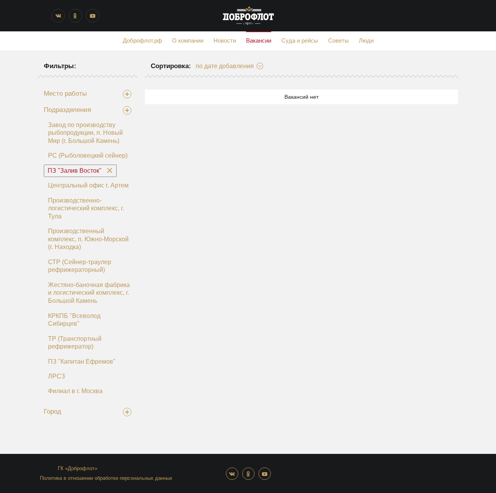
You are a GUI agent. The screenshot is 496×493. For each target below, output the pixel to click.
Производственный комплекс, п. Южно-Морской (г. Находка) (88, 239)
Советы (338, 40)
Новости (225, 40)
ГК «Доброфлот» (77, 468)
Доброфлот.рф (142, 40)
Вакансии (258, 40)
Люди (366, 40)
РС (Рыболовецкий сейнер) (87, 155)
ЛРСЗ (56, 376)
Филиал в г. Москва (75, 391)
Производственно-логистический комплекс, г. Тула (86, 208)
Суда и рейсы (299, 40)
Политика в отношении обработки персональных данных (106, 478)
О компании (187, 40)
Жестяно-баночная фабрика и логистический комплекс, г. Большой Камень (89, 293)
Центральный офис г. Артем (88, 185)
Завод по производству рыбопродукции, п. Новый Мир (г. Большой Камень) (85, 133)
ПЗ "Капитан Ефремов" (81, 361)
